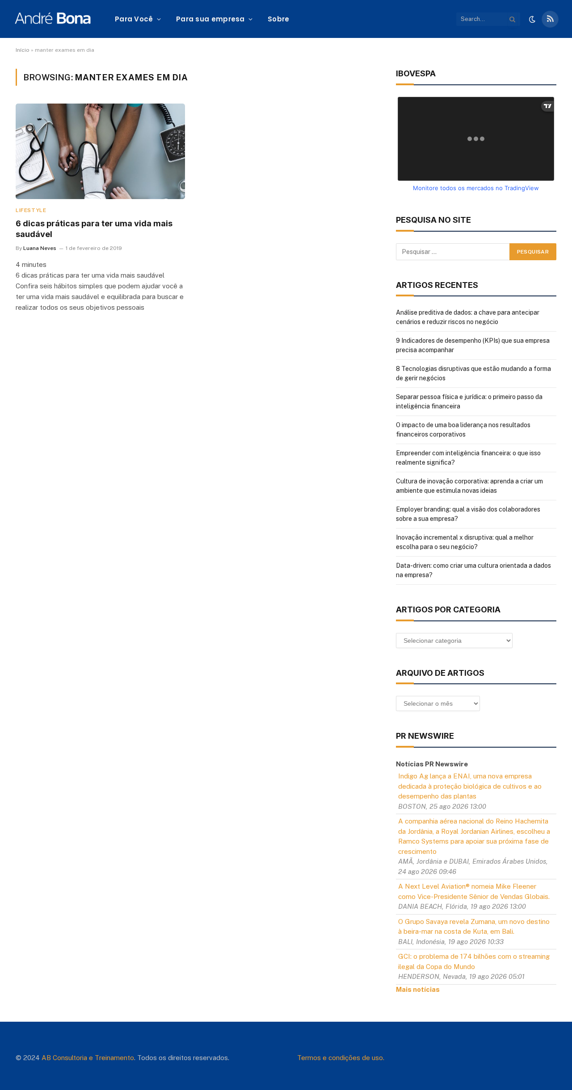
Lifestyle (31, 210)
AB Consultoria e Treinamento (88, 1057)
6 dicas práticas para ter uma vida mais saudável (94, 229)
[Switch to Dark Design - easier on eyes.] (532, 19)
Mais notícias (418, 989)
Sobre (279, 19)
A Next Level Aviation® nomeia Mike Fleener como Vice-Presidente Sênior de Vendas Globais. (474, 891)
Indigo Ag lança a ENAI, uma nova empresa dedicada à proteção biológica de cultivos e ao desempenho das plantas (470, 786)
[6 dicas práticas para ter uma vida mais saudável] (100, 151)
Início (22, 50)
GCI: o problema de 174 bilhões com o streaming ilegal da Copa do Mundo (474, 961)
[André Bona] (52, 19)
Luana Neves (39, 248)
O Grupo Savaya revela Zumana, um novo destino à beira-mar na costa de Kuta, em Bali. (474, 927)
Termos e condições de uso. (340, 1057)
